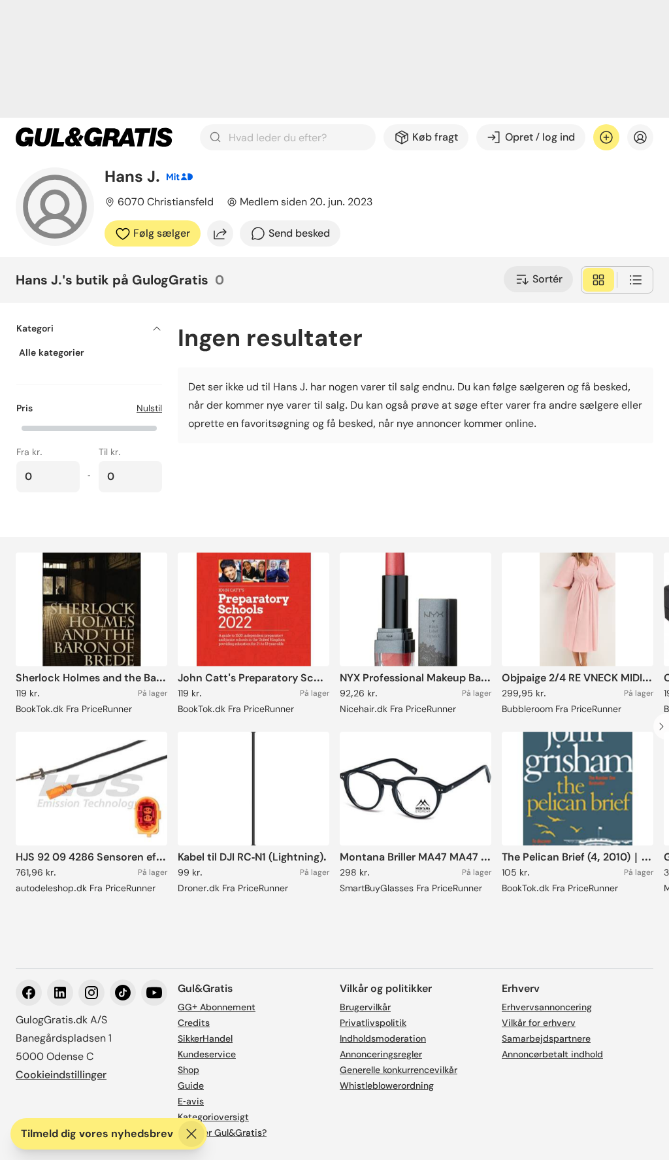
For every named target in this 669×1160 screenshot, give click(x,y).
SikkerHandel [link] (205, 1038)
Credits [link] (194, 1023)
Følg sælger (161, 233)
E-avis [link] (191, 1101)
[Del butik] (220, 233)
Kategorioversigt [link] (213, 1117)
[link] (94, 137)
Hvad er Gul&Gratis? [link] (222, 1132)
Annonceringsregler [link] (381, 1054)
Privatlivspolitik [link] (373, 1023)
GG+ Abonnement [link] (216, 1007)
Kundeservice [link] (207, 1054)
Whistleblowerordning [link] (387, 1085)
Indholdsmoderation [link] (383, 1038)
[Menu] (640, 137)
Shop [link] (188, 1070)
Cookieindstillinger (61, 1075)
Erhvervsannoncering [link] (547, 1007)
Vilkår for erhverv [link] (539, 1023)
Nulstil (149, 408)
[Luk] (191, 1134)
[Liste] (635, 280)
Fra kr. (29, 452)
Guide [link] (191, 1085)
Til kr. (110, 452)
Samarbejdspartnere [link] (546, 1038)
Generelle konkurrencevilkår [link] (398, 1070)
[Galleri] (598, 280)
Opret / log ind (540, 137)
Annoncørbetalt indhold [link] (552, 1054)
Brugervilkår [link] (365, 1007)
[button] (89, 427)
